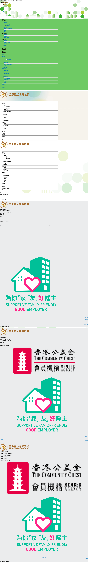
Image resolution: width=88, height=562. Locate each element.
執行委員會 (8, 24)
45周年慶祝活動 (7, 42)
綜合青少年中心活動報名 (6, 188)
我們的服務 (4, 33)
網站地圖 (86, 319)
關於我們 (4, 21)
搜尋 (3, 14)
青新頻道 (5, 43)
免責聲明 (1, 321)
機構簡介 (5, 22)
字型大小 (86, 317)
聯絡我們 (4, 52)
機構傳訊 (4, 39)
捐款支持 (4, 51)
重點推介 (5, 36)
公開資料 (4, 49)
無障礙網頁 (86, 324)
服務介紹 (5, 34)
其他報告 (5, 31)
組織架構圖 (8, 25)
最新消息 (5, 40)
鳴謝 (5, 46)
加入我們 (4, 48)
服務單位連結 (6, 37)
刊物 (5, 45)
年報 (5, 30)
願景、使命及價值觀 (8, 28)
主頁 (3, 19)
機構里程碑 (6, 27)
